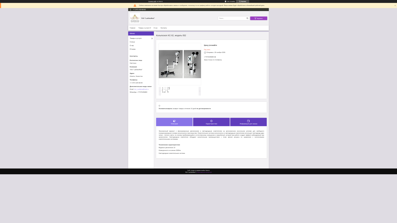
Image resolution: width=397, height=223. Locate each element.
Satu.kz (208, 170)
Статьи (132, 42)
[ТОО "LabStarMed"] (135, 18)
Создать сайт (152, 1)
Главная (132, 28)
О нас (156, 28)
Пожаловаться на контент (204, 172)
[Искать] (247, 18)
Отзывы (133, 49)
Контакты (164, 28)
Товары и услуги (143, 28)
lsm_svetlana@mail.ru (141, 89)
